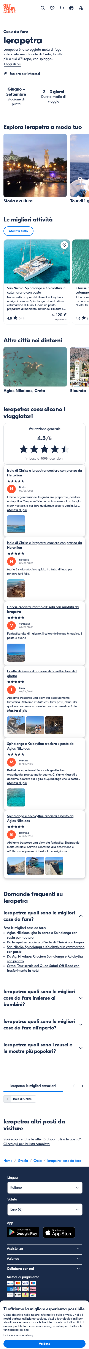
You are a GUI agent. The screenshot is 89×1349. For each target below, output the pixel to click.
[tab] (33, 1086)
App (10, 1223)
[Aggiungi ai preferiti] (64, 245)
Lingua (12, 1177)
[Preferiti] (52, 8)
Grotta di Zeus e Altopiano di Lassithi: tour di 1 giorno (42, 673)
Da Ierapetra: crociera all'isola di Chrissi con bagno (45, 942)
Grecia (23, 1161)
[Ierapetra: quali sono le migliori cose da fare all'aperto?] (81, 1024)
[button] (35, 169)
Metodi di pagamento (23, 1277)
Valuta (12, 1199)
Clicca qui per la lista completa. (26, 1144)
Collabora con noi (20, 1269)
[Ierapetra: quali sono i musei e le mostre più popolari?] (81, 1048)
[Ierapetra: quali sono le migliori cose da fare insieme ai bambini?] (81, 998)
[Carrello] (62, 8)
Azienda (13, 1259)
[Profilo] (81, 8)
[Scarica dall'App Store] (59, 1233)
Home (7, 1161)
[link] (35, 169)
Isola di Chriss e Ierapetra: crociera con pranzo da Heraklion (44, 473)
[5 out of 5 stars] (44, 481)
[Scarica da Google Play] (23, 1233)
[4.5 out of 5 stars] (44, 449)
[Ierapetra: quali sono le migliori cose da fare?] (81, 916)
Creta (37, 1161)
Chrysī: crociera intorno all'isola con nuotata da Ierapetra (43, 609)
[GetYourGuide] (9, 9)
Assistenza (15, 1248)
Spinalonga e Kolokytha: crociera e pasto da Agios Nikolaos (40, 746)
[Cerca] (42, 8)
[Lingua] (71, 8)
